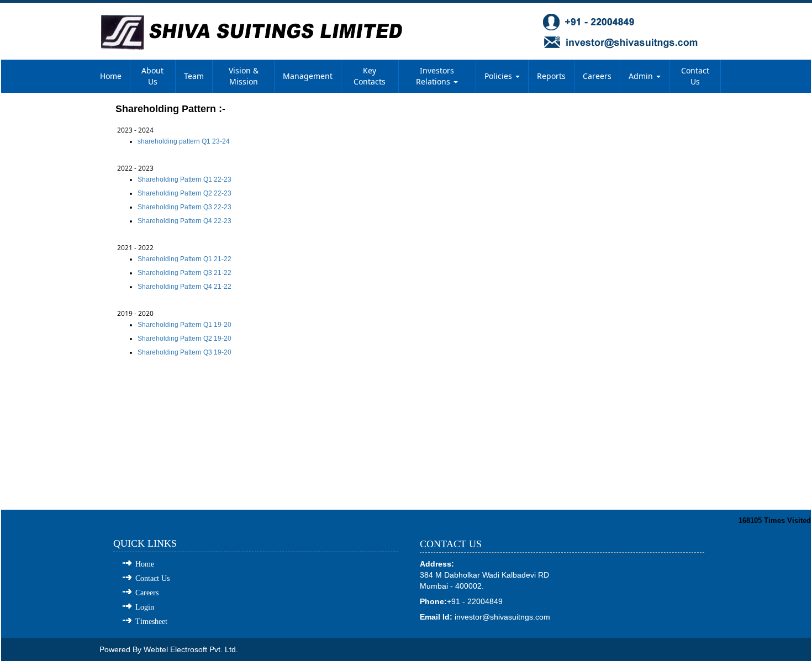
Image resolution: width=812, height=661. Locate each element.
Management (308, 76)
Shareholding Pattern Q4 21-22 (184, 286)
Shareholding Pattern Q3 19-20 (184, 352)
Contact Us (695, 76)
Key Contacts (370, 76)
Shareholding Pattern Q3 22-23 (184, 207)
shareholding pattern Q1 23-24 (184, 141)
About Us (152, 76)
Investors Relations (435, 76)
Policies (499, 76)
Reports (551, 76)
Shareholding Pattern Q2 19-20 (184, 338)
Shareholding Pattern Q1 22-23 (184, 179)
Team (194, 76)
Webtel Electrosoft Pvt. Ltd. (191, 649)
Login (144, 607)
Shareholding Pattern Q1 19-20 (184, 325)
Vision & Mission (244, 76)
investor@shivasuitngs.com (502, 616)
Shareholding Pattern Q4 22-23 (184, 221)
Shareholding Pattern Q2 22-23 (184, 193)
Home (111, 76)
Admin (642, 76)
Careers (597, 76)
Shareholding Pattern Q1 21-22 (184, 259)
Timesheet (151, 621)
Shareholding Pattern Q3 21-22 (184, 273)
